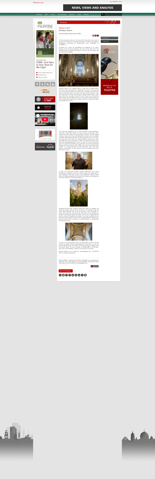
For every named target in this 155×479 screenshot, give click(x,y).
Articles (53, 14)
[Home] (47, 6)
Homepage (39, 14)
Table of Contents (42, 77)
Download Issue (42, 75)
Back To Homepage (65, 271)
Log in (120, 1)
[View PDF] (95, 266)
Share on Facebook (60, 275)
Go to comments (85, 275)
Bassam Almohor (65, 33)
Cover (39, 72)
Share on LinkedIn (72, 275)
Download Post (82, 275)
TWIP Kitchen (106, 41)
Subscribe (114, 1)
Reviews (71, 14)
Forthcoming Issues (47, 72)
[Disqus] (88, 306)
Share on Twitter (63, 275)
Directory (86, 14)
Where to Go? (106, 38)
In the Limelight (62, 14)
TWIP (46, 14)
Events (79, 14)
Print (76, 275)
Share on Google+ (69, 275)
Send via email (79, 275)
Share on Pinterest (66, 275)
